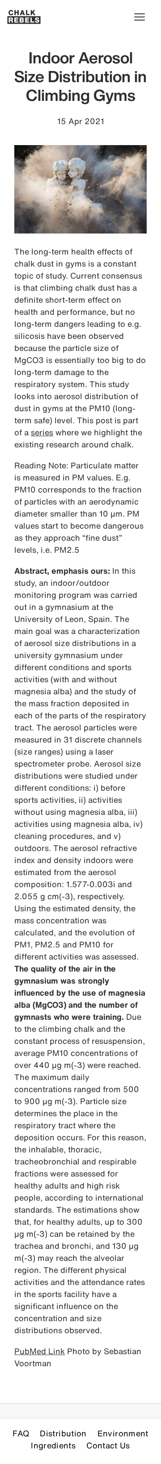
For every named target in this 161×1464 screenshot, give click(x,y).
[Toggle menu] (144, 17)
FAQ (21, 1433)
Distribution (63, 1433)
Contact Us (108, 1445)
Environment (122, 1433)
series (42, 432)
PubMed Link (39, 1351)
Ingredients (53, 1445)
